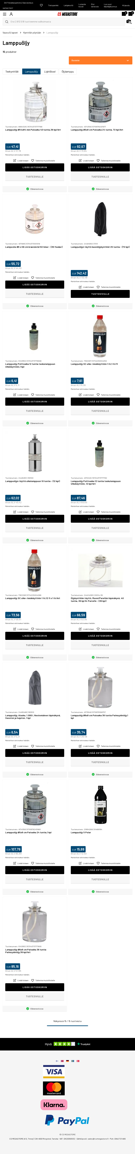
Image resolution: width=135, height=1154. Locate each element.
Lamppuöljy (31, 71)
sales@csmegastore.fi (98, 1139)
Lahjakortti (68, 5)
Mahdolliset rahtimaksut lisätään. (17, 155)
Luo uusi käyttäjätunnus (110, 5)
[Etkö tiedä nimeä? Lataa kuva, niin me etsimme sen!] (129, 21)
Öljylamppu (68, 71)
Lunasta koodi (82, 5)
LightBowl (49, 71)
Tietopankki (53, 5)
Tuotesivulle (35, 176)
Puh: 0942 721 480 (118, 1139)
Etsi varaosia (95, 5)
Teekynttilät (12, 71)
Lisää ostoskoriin (35, 167)
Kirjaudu (126, 5)
